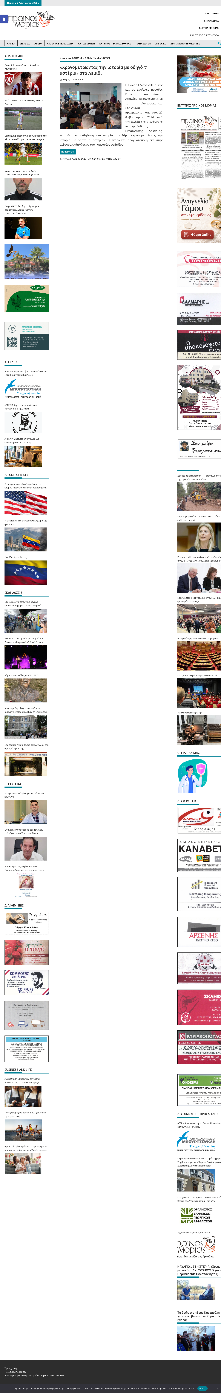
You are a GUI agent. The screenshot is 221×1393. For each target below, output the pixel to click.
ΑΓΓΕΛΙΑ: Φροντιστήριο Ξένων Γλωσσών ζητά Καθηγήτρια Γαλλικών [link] (26, 373)
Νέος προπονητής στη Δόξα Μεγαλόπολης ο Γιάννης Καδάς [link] (22, 172)
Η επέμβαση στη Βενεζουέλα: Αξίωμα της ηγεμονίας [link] (26, 522)
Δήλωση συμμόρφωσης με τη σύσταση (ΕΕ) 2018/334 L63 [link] (34, 1375)
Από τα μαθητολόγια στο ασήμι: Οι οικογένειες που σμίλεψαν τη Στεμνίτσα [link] (26, 710)
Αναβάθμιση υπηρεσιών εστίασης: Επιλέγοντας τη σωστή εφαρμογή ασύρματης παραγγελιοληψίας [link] (22, 1080)
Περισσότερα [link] (67, 152)
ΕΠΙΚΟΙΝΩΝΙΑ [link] (211, 20)
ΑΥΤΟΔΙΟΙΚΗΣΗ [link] (86, 43)
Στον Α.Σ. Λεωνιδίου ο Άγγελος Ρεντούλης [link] (22, 67)
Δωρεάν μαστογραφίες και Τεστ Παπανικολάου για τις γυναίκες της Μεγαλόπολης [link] (23, 868)
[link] (4, 19)
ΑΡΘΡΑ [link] (38, 43)
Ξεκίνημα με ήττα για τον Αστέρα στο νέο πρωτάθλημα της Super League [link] (26, 137)
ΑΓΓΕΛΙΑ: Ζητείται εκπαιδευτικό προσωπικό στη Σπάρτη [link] (21, 406)
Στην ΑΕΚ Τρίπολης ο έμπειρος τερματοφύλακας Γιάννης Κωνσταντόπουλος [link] (22, 210)
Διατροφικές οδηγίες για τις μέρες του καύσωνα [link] (25, 795)
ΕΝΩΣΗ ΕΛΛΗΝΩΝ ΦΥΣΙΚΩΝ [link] (93, 159)
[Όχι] (217, 1388)
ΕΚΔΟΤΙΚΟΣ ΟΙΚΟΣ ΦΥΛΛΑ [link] (204, 35)
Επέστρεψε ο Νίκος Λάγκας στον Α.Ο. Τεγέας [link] (25, 102)
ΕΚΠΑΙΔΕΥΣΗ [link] (144, 43)
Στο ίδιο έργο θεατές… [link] (16, 557)
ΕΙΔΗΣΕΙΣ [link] (25, 43)
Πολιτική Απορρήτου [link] (15, 1371)
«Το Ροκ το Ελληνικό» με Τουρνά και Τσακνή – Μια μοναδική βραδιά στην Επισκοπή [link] (24, 640)
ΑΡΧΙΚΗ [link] (11, 43)
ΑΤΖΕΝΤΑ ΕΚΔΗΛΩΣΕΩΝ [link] (60, 43)
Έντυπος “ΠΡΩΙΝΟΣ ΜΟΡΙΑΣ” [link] (115, 43)
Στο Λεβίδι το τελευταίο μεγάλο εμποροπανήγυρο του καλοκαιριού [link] (23, 603)
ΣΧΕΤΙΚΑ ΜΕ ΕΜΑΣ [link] (209, 27)
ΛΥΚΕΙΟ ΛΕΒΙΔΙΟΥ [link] (113, 159)
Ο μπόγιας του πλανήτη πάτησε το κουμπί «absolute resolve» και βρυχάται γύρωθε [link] (25, 485)
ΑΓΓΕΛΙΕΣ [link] (160, 43)
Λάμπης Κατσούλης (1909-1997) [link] (21, 675)
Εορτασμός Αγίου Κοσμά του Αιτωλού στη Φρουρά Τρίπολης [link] (27, 746)
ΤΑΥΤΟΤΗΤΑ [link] (212, 13)
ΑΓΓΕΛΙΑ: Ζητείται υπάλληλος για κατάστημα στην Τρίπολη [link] (22, 440)
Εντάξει (202, 1388)
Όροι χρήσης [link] (11, 1368)
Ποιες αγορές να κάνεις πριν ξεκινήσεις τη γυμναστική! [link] (25, 1114)
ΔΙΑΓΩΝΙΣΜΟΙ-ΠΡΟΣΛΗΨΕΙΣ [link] (185, 43)
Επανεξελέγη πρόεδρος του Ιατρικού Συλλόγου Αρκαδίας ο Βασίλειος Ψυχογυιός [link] (24, 831)
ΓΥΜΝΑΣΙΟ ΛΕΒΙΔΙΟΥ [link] (71, 159)
